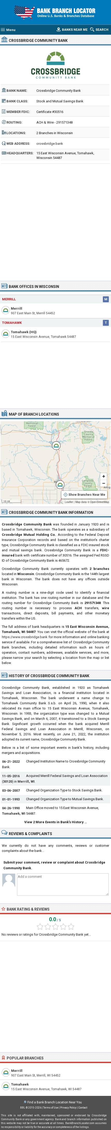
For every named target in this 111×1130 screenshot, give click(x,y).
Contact (82, 1107)
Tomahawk (12, 323)
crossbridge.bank (49, 144)
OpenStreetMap (99, 502)
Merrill (9, 299)
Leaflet (69, 502)
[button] (53, 443)
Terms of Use (50, 1107)
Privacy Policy (68, 1107)
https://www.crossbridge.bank (24, 637)
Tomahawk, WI (13, 813)
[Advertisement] (55, 220)
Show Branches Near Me (86, 495)
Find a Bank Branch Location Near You (54, 1102)
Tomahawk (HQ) (24, 332)
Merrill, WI (26, 781)
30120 (7, 781)
